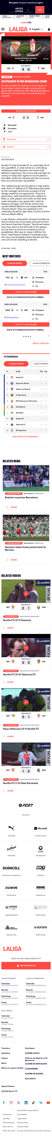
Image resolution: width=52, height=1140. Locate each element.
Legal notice (22, 1118)
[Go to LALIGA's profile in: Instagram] (11, 1103)
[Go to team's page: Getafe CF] (12, 419)
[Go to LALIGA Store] (26, 22)
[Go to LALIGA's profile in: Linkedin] (26, 1103)
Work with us (8, 1126)
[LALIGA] (18, 29)
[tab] (14, 263)
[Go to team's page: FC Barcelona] (12, 395)
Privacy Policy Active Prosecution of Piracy (33, 1131)
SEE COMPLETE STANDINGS (25, 437)
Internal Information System (28, 1110)
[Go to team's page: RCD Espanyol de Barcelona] (12, 401)
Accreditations (8, 1122)
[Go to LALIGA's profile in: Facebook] (3, 1103)
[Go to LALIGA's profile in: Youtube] (48, 1103)
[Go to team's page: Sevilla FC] (12, 377)
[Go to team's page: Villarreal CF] (12, 425)
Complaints (7, 1114)
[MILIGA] (48, 29)
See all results (40, 343)
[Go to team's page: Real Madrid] (12, 407)
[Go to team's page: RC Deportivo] (12, 430)
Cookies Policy (22, 1126)
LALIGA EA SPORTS (14, 263)
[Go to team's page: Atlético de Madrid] (12, 389)
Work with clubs (9, 1131)
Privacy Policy (22, 1122)
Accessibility (22, 1114)
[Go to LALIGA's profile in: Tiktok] (33, 1103)
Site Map (6, 1118)
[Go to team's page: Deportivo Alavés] (12, 383)
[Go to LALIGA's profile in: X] (18, 1103)
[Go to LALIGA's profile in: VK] (40, 1103)
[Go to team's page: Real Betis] (12, 413)
